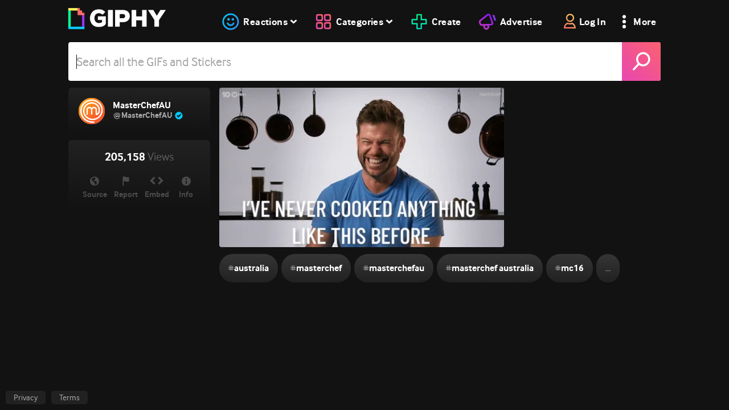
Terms (69, 397)
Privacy (26, 397)
